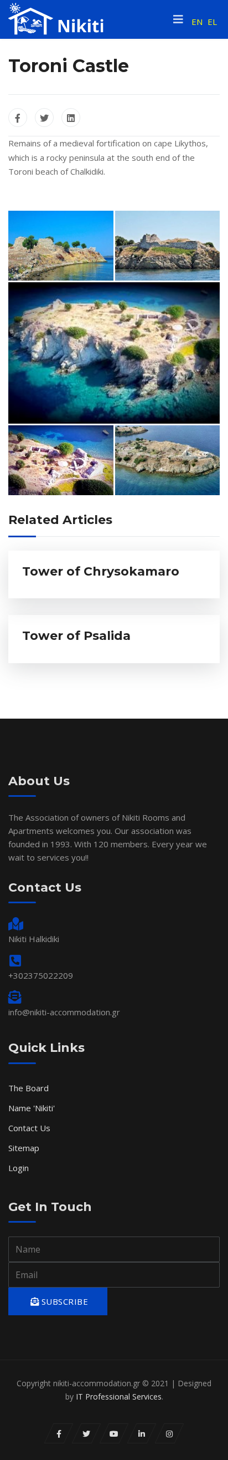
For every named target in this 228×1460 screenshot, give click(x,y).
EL (212, 21)
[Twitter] (44, 117)
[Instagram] (169, 1433)
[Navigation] (178, 19)
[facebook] (59, 1433)
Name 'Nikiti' (31, 1107)
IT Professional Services (119, 1396)
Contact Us (29, 1127)
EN (197, 21)
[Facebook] (17, 117)
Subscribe (63, 1301)
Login (18, 1167)
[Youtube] (114, 1433)
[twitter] (86, 1433)
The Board (28, 1087)
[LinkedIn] (70, 117)
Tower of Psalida (76, 635)
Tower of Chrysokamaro (100, 571)
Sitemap (23, 1147)
